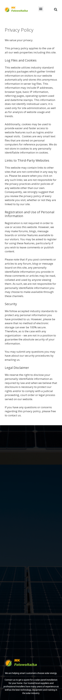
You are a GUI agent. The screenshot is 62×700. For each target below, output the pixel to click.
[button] (40, 8)
